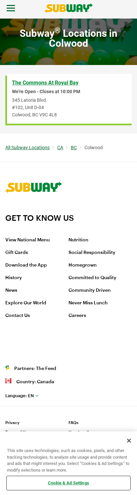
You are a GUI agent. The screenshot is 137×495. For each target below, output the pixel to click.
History (13, 278)
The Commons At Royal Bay (45, 83)
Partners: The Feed (35, 368)
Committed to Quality (92, 278)
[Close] (129, 440)
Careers (77, 315)
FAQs (73, 423)
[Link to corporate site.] (33, 209)
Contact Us (17, 315)
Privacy (12, 423)
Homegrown (82, 265)
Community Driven (89, 290)
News (11, 290)
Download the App (26, 265)
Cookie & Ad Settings (68, 482)
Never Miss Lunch (88, 303)
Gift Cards (16, 252)
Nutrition (78, 240)
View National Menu (27, 240)
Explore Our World (25, 303)
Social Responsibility (91, 252)
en (19, 396)
